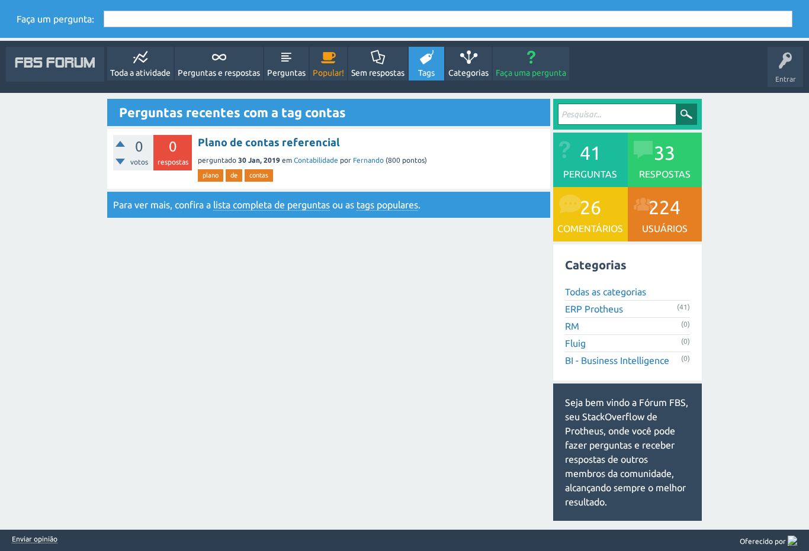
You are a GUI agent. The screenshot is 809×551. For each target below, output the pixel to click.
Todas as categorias (605, 291)
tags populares (387, 204)
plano (211, 175)
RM (572, 326)
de (233, 175)
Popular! (328, 73)
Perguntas (286, 73)
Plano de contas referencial (269, 142)
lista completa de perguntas (271, 204)
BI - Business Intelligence (617, 360)
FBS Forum (55, 64)
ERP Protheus (594, 309)
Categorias (468, 73)
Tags (426, 73)
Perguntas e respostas (219, 73)
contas (258, 175)
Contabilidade (316, 160)
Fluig (575, 343)
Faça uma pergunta (531, 73)
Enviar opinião (34, 539)
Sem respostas (377, 73)
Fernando (368, 160)
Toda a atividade (140, 73)
